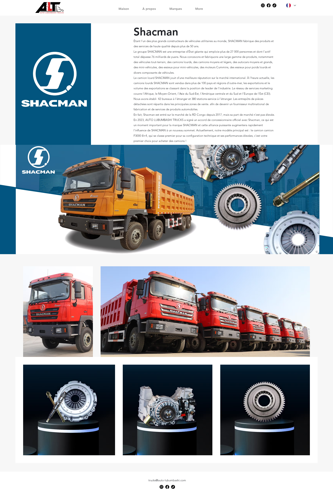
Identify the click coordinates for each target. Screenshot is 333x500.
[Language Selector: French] (291, 5)
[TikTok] (274, 5)
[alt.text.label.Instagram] (263, 5)
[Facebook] (269, 5)
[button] (179, 7)
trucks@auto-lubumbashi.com (167, 480)
